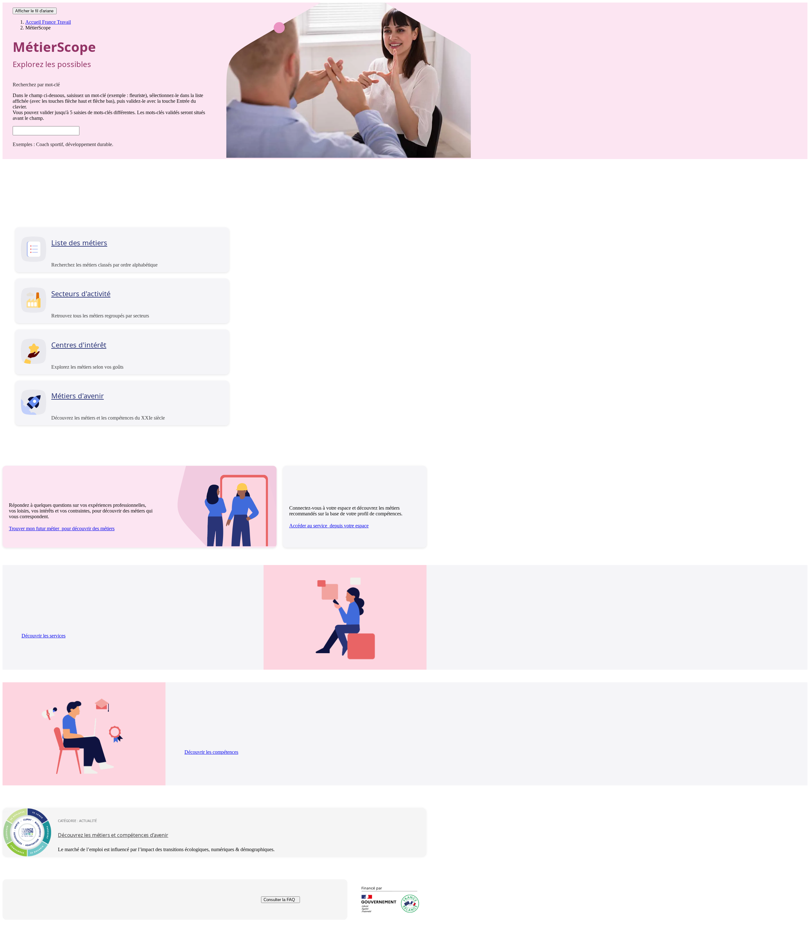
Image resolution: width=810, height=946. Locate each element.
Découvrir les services (43, 635)
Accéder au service (329, 525)
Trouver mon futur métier (62, 528)
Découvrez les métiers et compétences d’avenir (113, 835)
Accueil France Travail (48, 22)
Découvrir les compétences (211, 752)
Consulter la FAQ (279, 899)
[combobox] (46, 130)
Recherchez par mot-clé (36, 84)
